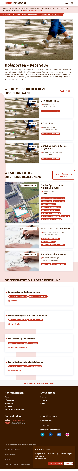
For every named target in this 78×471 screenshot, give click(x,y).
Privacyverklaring (42, 458)
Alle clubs (65, 91)
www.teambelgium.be (19, 347)
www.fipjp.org (16, 370)
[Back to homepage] (15, 3)
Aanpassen (69, 464)
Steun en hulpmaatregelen (14, 409)
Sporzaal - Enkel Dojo (50, 216)
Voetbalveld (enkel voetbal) (53, 198)
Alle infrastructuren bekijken (64, 174)
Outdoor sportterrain (51, 210)
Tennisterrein (59, 201)
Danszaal (65, 216)
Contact (43, 403)
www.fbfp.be (15, 324)
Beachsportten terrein (51, 207)
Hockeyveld (46, 201)
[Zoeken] (72, 3)
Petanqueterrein (48, 204)
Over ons (43, 400)
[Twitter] (44, 435)
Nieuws (43, 397)
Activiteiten (9, 406)
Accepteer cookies (55, 464)
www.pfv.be (15, 301)
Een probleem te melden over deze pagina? (39, 383)
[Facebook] (52, 435)
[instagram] (69, 435)
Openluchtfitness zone (51, 213)
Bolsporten (33, 14)
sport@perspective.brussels (33, 10)
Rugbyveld (46, 264)
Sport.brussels (8, 14)
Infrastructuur (10, 400)
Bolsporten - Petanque (51, 111)
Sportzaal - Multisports (51, 219)
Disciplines (21, 14)
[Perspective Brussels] (15, 421)
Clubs (7, 397)
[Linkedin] (60, 435)
